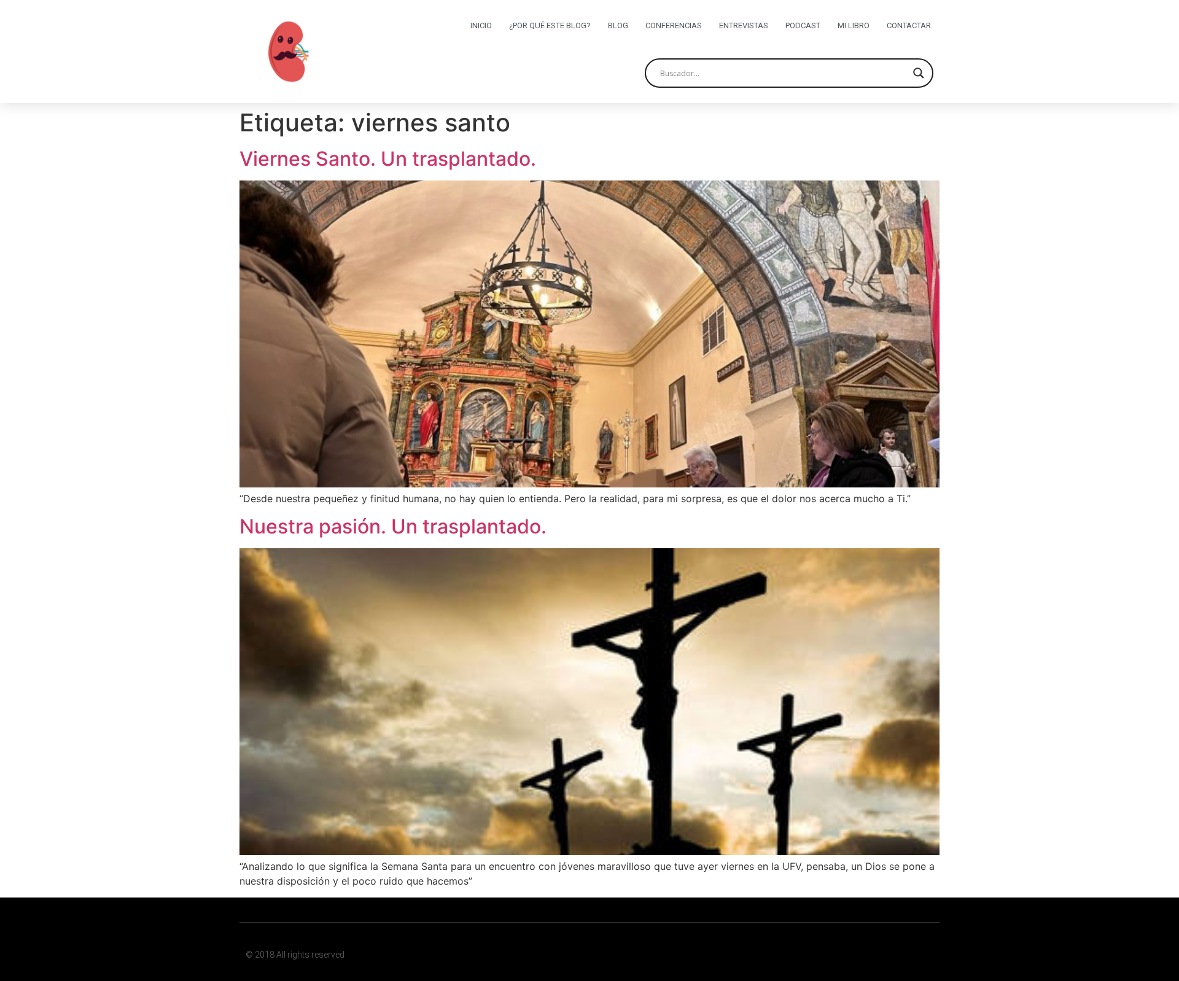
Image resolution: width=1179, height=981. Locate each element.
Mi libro (854, 25)
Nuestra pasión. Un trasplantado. (393, 526)
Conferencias (673, 25)
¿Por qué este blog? (550, 25)
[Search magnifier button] (918, 73)
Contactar (909, 25)
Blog (618, 25)
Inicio (481, 25)
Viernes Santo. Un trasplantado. (387, 159)
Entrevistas (743, 25)
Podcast (802, 25)
